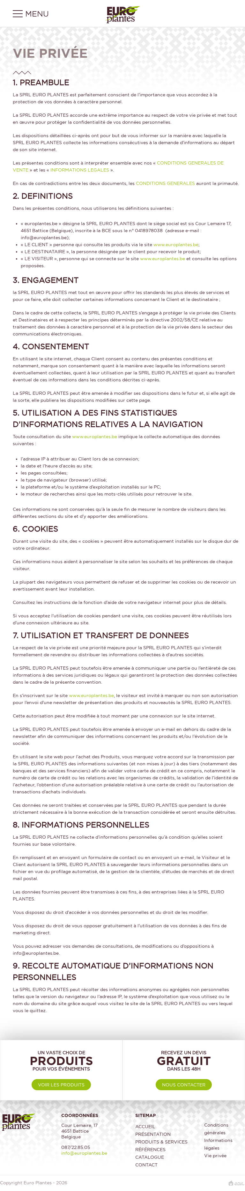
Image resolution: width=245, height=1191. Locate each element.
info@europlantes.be (84, 1153)
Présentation (153, 1134)
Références (150, 1149)
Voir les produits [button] (61, 1084)
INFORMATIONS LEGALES (79, 169)
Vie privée (215, 1155)
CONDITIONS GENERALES (165, 183)
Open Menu (36, 14)
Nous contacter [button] (183, 1084)
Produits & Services (161, 1141)
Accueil (145, 1126)
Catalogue (149, 1157)
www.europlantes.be (175, 244)
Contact (146, 1164)
